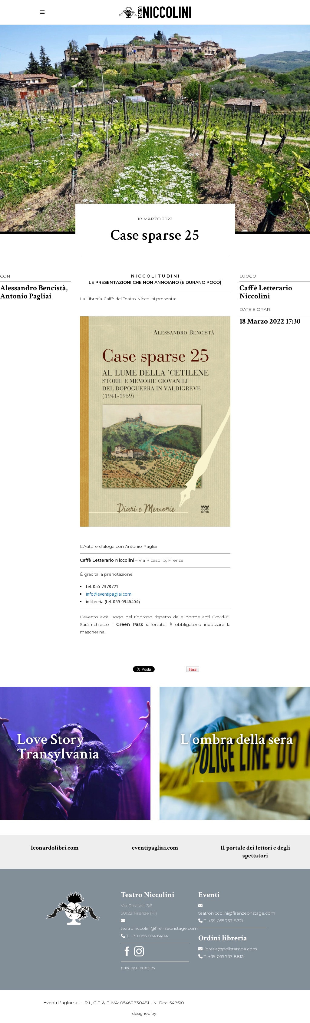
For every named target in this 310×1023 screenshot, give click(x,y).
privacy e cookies (138, 967)
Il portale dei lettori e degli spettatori (255, 852)
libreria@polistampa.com (230, 949)
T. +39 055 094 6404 (146, 936)
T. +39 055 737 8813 (223, 956)
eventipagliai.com (155, 848)
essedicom (167, 1013)
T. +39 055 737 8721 (223, 920)
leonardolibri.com (54, 848)
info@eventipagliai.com (108, 594)
